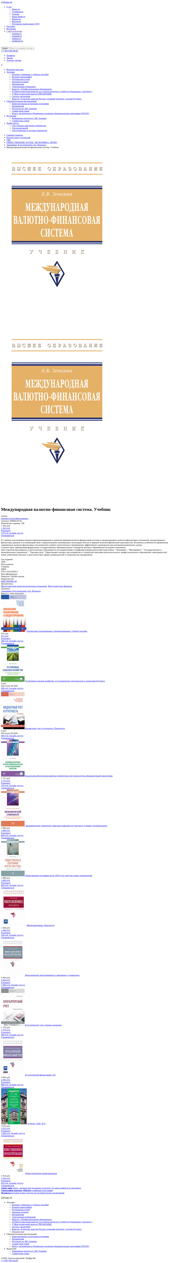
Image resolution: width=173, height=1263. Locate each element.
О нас (9, 7)
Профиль (10, 55)
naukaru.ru (16, 38)
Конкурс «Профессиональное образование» (32, 89)
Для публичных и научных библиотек (29, 130)
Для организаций (20, 128)
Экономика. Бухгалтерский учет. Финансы (21, 591)
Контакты (16, 21)
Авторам (10, 72)
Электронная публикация (24, 86)
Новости (16, 9)
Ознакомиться (7, 535)
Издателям (11, 116)
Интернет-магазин (15, 69)
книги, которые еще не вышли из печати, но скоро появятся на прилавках (41, 1188)
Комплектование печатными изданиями (30, 104)
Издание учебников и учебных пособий (30, 74)
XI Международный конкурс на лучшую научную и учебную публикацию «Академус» (52, 91)
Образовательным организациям (21, 101)
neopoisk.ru (17, 36)
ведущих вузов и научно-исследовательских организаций (32, 1193)
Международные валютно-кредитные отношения (24, 586)
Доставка (10, 26)
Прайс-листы (12, 123)
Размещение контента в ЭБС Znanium (29, 118)
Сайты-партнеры (14, 31)
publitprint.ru (17, 41)
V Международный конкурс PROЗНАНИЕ (32, 94)
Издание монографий (22, 77)
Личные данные (13, 60)
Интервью (11, 29)
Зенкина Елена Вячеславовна (14, 518)
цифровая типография (27, 1190)
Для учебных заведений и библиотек (29, 125)
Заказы (9, 58)
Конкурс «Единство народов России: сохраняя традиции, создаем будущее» (47, 99)
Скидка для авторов (21, 96)
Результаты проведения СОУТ (26, 24)
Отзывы (15, 14)
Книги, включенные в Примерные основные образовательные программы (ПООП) (50, 113)
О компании (17, 12)
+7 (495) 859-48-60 (9, 51)
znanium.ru (16, 34)
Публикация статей (21, 79)
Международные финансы (60, 586)
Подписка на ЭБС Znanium (24, 108)
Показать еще (18, 1231)
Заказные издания (20, 82)
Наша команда (18, 16)
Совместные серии (20, 111)
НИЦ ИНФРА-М (9, 581)
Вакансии (16, 19)
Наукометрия (18, 84)
